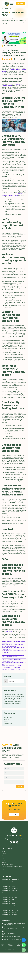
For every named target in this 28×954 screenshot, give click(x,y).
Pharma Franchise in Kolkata (8, 901)
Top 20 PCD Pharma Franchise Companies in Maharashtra (14, 651)
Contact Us (4, 871)
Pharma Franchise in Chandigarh (9, 890)
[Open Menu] (11, 3)
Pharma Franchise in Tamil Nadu (9, 892)
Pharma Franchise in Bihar (8, 882)
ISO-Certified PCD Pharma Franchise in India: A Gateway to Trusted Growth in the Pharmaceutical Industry (14, 659)
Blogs (9, 8)
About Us (4, 853)
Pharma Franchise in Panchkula (9, 897)
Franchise (4, 862)
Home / (4, 8)
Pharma (6, 721)
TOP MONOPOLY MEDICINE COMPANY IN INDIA (13, 670)
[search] (6, 681)
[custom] (11, 842)
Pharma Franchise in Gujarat (8, 886)
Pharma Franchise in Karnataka (9, 884)
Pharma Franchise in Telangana (9, 912)
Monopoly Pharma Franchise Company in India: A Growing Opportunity (13, 655)
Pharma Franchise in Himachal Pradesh (11, 908)
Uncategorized (8, 723)
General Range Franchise (8, 864)
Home (3, 851)
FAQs (3, 858)
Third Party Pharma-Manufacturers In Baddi (12, 866)
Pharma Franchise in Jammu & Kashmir (11, 910)
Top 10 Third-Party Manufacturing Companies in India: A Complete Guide (13, 703)
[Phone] (24, 940)
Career (3, 860)
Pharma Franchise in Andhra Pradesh (10, 879)
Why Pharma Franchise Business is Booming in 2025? (14, 663)
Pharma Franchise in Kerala (8, 903)
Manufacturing (8, 717)
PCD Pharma (9, 631)
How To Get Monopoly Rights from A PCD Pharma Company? (13, 648)
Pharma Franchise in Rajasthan (9, 906)
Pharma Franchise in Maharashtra (10, 888)
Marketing (6, 719)
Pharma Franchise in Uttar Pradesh (10, 895)
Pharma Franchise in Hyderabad (9, 914)
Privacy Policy (2, 945)
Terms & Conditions (10, 945)
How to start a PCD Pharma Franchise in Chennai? (13, 642)
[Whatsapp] (24, 945)
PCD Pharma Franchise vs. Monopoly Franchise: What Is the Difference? (11, 666)
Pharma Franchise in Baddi (8, 899)
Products (4, 855)
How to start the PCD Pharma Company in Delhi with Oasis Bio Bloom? (13, 645)
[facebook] (14, 842)
